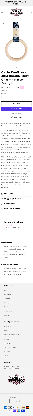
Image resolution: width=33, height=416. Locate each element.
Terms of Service (8, 311)
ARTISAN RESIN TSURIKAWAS (11, 335)
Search (5, 290)
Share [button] (4, 214)
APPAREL (6, 331)
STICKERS (6, 355)
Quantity (3, 93)
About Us (6, 307)
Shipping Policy (8, 294)
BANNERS (6, 339)
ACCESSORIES (7, 326)
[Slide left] (12, 68)
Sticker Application (9, 303)
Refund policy (7, 315)
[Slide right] (21, 68)
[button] (2, 12)
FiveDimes (18, 413)
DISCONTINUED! (8, 343)
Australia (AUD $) (15, 401)
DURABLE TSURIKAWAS (10, 347)
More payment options (16, 113)
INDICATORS (7, 351)
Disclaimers (7, 298)
